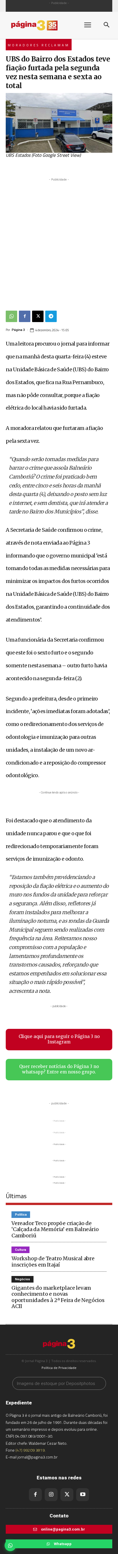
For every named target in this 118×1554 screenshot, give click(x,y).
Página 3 (18, 330)
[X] (38, 316)
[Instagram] (51, 1494)
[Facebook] (24, 316)
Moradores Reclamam (39, 45)
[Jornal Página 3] (40, 25)
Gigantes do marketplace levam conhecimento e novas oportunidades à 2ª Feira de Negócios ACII (58, 1297)
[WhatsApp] (11, 316)
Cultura (20, 1250)
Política (21, 1214)
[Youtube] (82, 1494)
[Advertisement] (59, 241)
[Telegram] (51, 316)
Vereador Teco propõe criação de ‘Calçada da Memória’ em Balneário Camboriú (55, 1229)
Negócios (22, 1279)
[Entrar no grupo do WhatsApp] (10, 1545)
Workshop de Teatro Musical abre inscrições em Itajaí (53, 1261)
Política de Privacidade (59, 1368)
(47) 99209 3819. (30, 1450)
